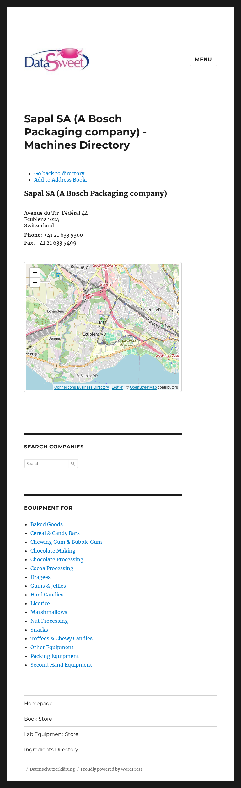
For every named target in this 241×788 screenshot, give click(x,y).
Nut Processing (49, 621)
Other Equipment (52, 647)
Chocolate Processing (56, 559)
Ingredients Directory (51, 750)
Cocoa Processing (51, 568)
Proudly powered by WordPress (112, 769)
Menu (203, 59)
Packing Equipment (54, 656)
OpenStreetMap (143, 386)
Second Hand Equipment (61, 665)
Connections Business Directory (81, 386)
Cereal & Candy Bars (55, 533)
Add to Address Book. (60, 180)
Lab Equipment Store (51, 734)
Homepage (38, 703)
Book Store (38, 719)
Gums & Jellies (48, 586)
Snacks (39, 630)
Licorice (40, 603)
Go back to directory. (60, 173)
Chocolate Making (53, 550)
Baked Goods (46, 524)
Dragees (40, 577)
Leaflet (117, 386)
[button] (103, 320)
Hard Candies (46, 594)
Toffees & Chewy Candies (61, 638)
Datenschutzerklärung (52, 769)
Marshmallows (48, 612)
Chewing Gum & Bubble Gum (66, 542)
